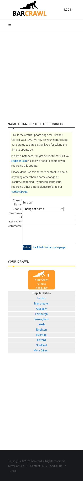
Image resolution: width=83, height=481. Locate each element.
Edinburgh (41, 314)
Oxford (41, 340)
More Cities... (41, 350)
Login (68, 9)
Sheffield (41, 345)
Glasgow (41, 308)
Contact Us (37, 465)
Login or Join (19, 160)
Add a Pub (56, 465)
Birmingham (41, 319)
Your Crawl (41, 279)
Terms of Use (16, 465)
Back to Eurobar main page (49, 247)
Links (13, 470)
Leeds (41, 324)
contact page (19, 191)
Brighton (41, 329)
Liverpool (41, 334)
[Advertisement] (41, 74)
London (41, 298)
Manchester (41, 303)
